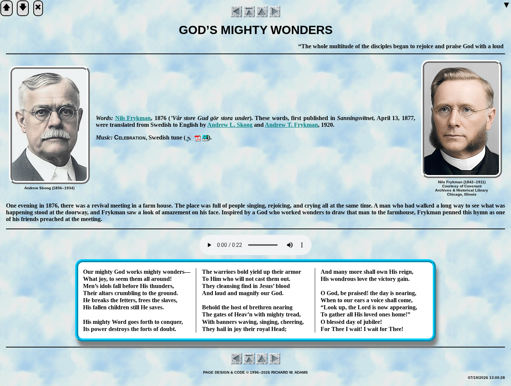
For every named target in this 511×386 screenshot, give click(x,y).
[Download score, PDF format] (198, 137)
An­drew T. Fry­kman (291, 125)
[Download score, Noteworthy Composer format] (205, 137)
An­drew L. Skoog (230, 125)
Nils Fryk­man (133, 118)
